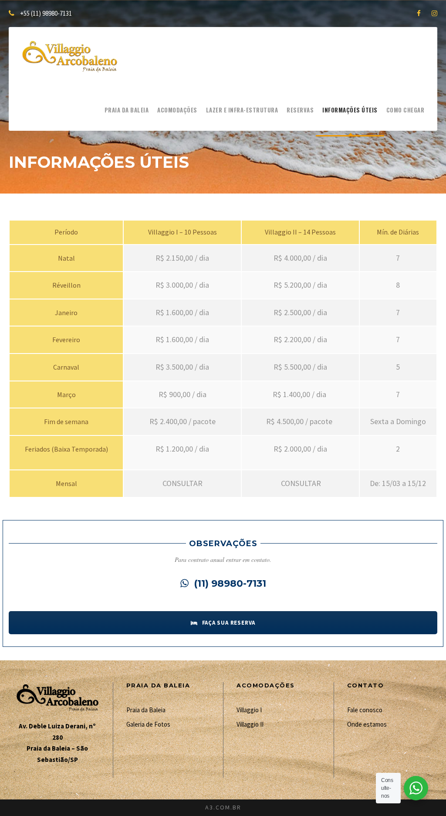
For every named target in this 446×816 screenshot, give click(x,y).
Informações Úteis (350, 109)
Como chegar (405, 109)
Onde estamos (367, 724)
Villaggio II (250, 724)
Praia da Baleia (127, 109)
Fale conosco (364, 710)
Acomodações (177, 109)
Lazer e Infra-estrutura (242, 109)
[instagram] (434, 13)
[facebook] (419, 13)
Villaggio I (249, 710)
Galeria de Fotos (148, 724)
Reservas (300, 109)
